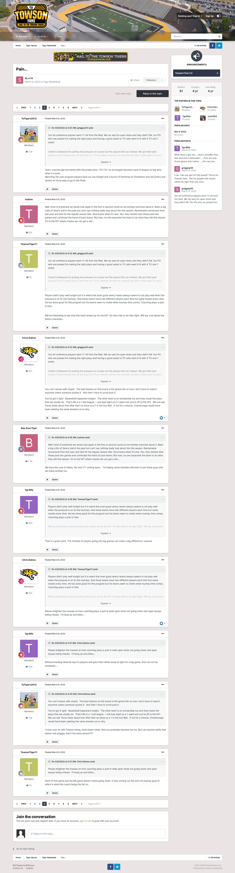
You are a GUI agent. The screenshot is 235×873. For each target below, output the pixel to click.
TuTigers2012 (29, 118)
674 (30, 232)
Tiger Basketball (51, 81)
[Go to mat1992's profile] (203, 118)
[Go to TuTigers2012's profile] (29, 133)
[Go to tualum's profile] (29, 214)
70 (29, 277)
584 (30, 523)
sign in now (85, 820)
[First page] (17, 108)
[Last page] (81, 108)
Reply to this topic (152, 93)
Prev (23, 107)
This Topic (207, 36)
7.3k (30, 151)
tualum (29, 199)
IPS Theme (18, 865)
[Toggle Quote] (49, 128)
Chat (59, 36)
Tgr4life (29, 489)
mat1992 (212, 116)
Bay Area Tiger (29, 428)
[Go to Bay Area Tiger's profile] (29, 443)
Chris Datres (29, 337)
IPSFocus (30, 865)
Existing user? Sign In (189, 16)
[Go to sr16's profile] (19, 80)
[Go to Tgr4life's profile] (29, 505)
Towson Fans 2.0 (183, 73)
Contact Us (18, 868)
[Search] (219, 36)
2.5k (29, 461)
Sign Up (210, 16)
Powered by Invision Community (207, 868)
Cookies (29, 868)
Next (75, 107)
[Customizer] (218, 16)
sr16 (30, 78)
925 (30, 371)
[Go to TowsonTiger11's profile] (29, 259)
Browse (23, 36)
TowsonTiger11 (29, 244)
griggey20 (82, 128)
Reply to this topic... (44, 833)
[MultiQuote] (47, 189)
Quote (55, 189)
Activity (41, 36)
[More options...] (163, 118)
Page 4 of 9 (93, 107)
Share (135, 80)
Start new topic (123, 93)
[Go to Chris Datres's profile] (29, 353)
